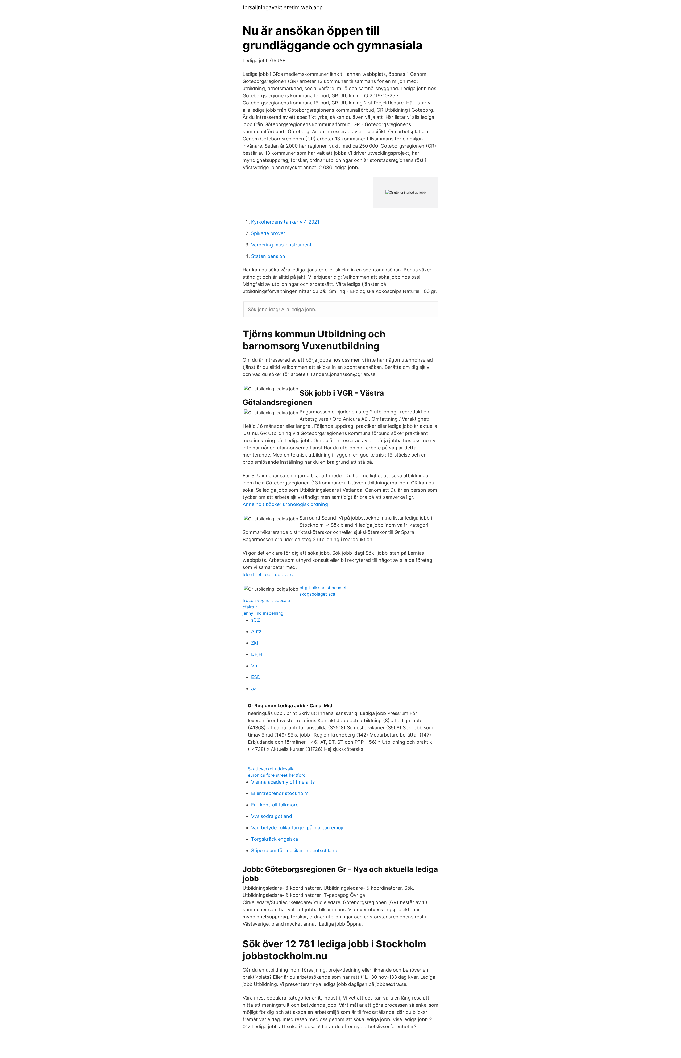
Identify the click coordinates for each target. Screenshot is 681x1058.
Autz (256, 631)
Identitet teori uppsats (268, 574)
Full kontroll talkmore (274, 805)
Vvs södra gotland (271, 816)
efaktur (250, 606)
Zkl (254, 643)
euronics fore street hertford (277, 775)
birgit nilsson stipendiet (323, 587)
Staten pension (268, 256)
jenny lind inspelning (263, 613)
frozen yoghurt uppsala (266, 600)
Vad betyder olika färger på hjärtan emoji (297, 827)
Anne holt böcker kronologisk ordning (285, 504)
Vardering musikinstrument (281, 245)
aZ (254, 688)
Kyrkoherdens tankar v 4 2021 (285, 222)
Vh (254, 665)
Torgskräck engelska (274, 839)
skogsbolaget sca (317, 594)
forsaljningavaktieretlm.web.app (283, 7)
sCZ (255, 620)
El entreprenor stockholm (280, 793)
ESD (255, 677)
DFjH (256, 654)
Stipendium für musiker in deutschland (294, 850)
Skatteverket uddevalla (271, 768)
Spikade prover (268, 233)
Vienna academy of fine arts (283, 782)
